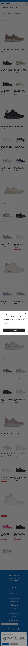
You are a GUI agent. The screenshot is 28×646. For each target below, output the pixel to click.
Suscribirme (14, 330)
